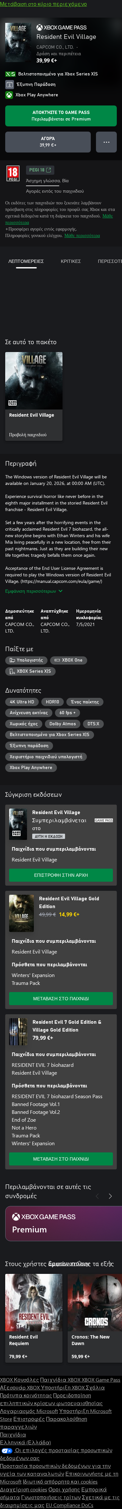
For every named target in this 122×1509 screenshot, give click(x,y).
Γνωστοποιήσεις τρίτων (51, 1497)
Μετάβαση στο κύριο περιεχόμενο (43, 3)
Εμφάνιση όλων (68, 1263)
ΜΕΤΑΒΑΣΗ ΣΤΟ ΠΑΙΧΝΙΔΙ (61, 998)
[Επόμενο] (110, 1196)
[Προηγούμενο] (97, 1196)
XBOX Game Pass (101, 1379)
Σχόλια (95, 1387)
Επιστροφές (29, 1418)
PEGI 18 (37, 170)
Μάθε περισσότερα (82, 235)
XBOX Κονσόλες (19, 1379)
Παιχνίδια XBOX (61, 1379)
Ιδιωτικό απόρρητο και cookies (60, 1481)
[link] (33, 396)
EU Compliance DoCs (69, 1504)
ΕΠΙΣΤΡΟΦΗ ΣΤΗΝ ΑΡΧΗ (61, 875)
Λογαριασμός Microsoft (29, 1410)
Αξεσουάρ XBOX (20, 1387)
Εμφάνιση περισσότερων (30, 591)
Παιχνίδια (13, 1434)
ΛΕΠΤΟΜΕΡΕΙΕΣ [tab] (26, 261)
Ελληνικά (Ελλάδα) (25, 1442)
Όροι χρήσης (64, 1489)
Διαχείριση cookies (23, 1489)
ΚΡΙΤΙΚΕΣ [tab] (71, 261)
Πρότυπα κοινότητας (26, 1395)
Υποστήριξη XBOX (63, 1387)
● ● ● (106, 142)
